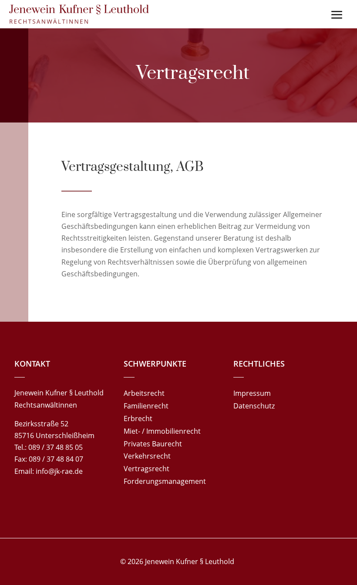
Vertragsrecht (146, 468)
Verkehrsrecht (147, 456)
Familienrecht (146, 406)
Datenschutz (254, 406)
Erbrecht (138, 418)
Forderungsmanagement (165, 481)
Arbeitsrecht (144, 393)
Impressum (252, 393)
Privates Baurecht (153, 444)
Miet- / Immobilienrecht (162, 431)
